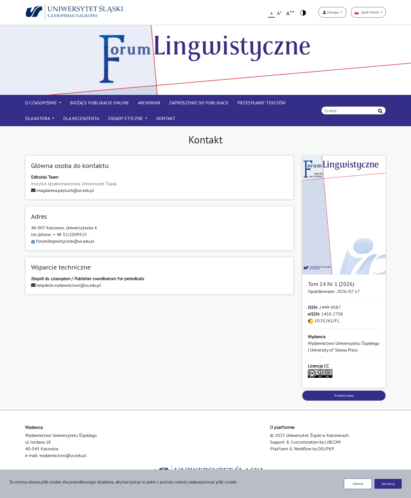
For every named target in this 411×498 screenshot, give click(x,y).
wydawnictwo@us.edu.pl (62, 455)
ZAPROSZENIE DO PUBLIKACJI (198, 102)
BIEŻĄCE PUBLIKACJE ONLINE (99, 102)
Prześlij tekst (344, 395)
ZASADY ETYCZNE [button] (126, 118)
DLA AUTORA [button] (38, 118)
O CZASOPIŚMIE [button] (41, 102)
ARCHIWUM (149, 102)
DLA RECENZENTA (81, 118)
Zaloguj (332, 12)
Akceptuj (388, 484)
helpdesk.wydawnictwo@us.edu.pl (68, 285)
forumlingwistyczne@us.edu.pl (65, 241)
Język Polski (369, 12)
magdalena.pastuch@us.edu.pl (65, 190)
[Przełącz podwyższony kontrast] (303, 12)
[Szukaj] (380, 111)
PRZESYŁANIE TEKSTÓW (261, 102)
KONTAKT (165, 118)
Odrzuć (358, 484)
